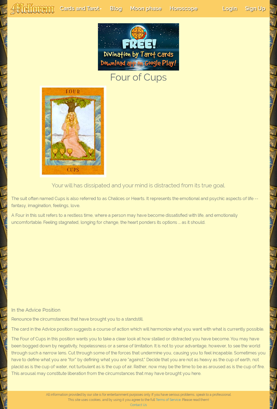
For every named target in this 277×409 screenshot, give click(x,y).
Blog (116, 8)
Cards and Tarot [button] (79, 8)
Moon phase (145, 8)
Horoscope (183, 8)
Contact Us (138, 405)
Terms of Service (168, 400)
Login (229, 8)
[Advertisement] (193, 126)
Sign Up (255, 8)
